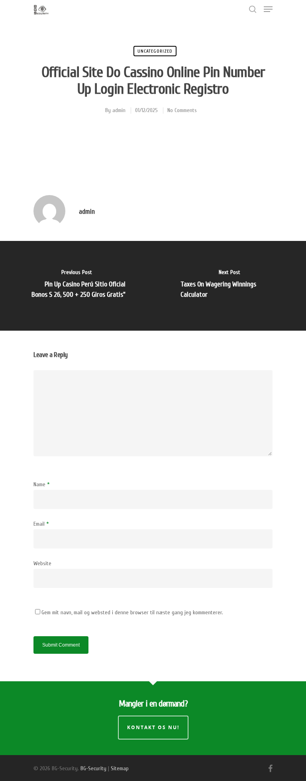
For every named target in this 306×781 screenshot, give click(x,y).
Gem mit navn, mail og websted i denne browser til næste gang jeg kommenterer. (132, 612)
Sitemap (120, 768)
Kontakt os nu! (153, 727)
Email (41, 524)
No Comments (182, 110)
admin (119, 110)
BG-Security (93, 768)
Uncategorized (155, 51)
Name (41, 484)
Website (42, 563)
